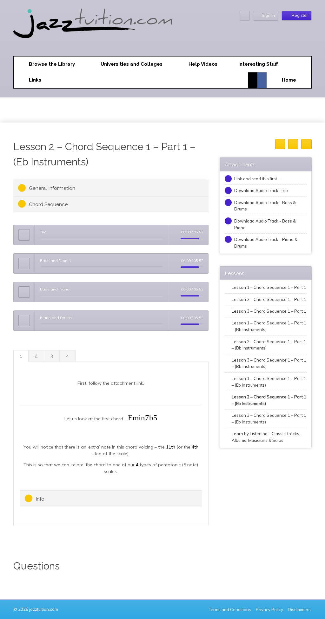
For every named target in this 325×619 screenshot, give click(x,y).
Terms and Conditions (230, 609)
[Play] (24, 235)
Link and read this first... (257, 178)
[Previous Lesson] (280, 144)
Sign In (268, 15)
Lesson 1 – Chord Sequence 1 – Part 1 (269, 287)
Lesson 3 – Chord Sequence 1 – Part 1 (269, 311)
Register (300, 15)
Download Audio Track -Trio (261, 190)
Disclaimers (300, 609)
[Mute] (175, 238)
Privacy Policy (269, 609)
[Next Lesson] (293, 144)
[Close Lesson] (306, 144)
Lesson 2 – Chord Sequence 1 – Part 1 (269, 299)
